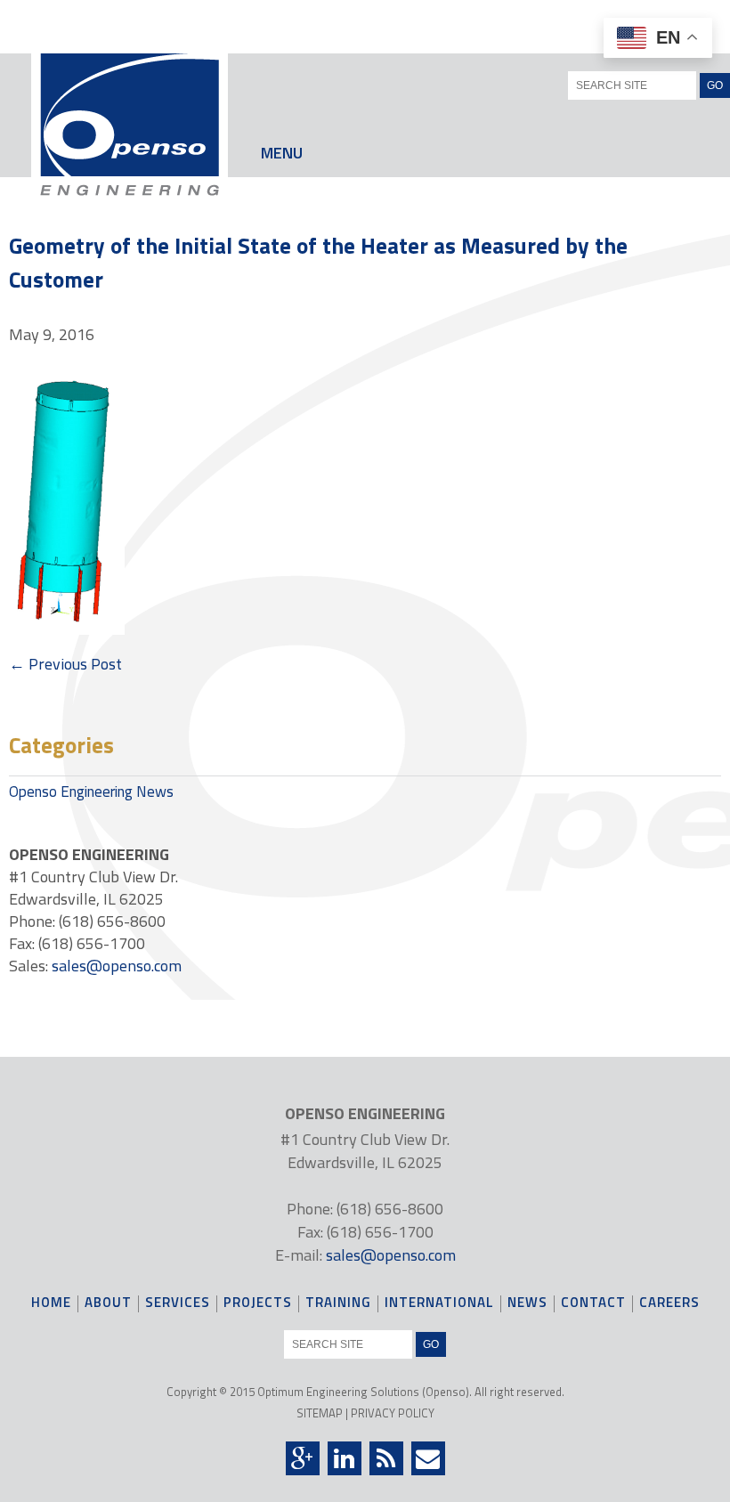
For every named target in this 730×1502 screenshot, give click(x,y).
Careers (669, 1303)
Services (177, 1303)
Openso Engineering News (91, 791)
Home (51, 1303)
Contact (593, 1303)
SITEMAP (319, 1413)
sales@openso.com (117, 966)
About (108, 1303)
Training (338, 1303)
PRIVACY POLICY (392, 1413)
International (439, 1303)
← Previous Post (65, 664)
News (527, 1303)
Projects (257, 1303)
